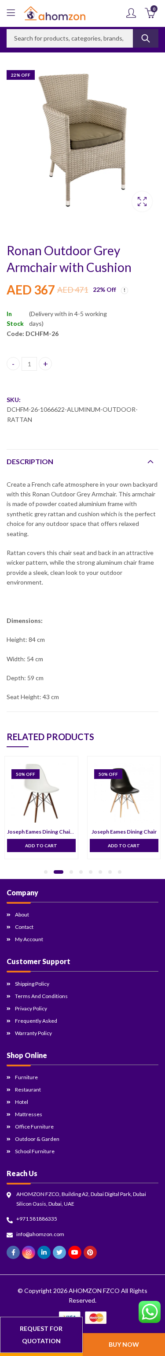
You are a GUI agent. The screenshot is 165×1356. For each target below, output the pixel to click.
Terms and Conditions (41, 996)
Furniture (26, 1077)
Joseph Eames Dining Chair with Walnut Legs (60, 831)
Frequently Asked (36, 1020)
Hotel (21, 1102)
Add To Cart (41, 845)
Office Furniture (34, 1126)
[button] (46, 872)
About (22, 914)
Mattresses (28, 1114)
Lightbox (142, 201)
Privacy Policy (31, 1008)
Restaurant (28, 1089)
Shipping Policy (32, 983)
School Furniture (35, 1151)
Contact (24, 927)
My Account (29, 939)
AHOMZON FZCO (94, 1290)
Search (145, 38)
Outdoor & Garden (37, 1139)
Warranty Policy (33, 1033)
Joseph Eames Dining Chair (123, 831)
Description (30, 461)
